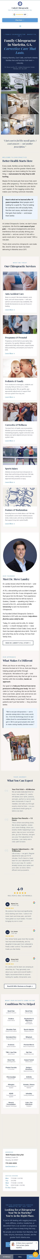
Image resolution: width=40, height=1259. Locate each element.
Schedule (6, 1257)
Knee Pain (11, 1060)
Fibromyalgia (11, 1077)
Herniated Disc (11, 1038)
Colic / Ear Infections (28, 1104)
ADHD (11, 1095)
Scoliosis (11, 1045)
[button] (20, 26)
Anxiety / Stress (29, 1086)
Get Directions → (11, 1166)
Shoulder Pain (11, 1030)
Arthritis (29, 1077)
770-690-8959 (11, 1163)
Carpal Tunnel (29, 1060)
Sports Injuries (29, 1030)
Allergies (11, 1086)
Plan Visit (19, 20)
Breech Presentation (11, 1104)
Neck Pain (29, 1011)
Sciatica (11, 1019)
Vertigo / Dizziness (29, 1069)
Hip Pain (29, 1053)
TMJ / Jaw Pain (11, 1053)
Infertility (29, 1094)
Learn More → (10, 310)
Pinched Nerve (28, 1045)
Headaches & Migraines (29, 1021)
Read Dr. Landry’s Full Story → (18, 643)
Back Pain (11, 1011)
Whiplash (29, 1038)
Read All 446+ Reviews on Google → (20, 986)
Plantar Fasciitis (11, 1068)
